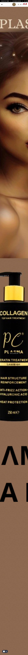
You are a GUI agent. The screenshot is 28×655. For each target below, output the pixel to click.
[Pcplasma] (14, 4)
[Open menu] (2, 4)
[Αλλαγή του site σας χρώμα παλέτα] (5, 651)
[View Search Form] (18, 4)
